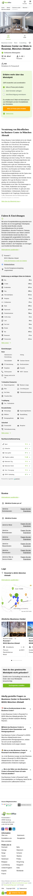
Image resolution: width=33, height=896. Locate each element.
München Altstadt (5, 9)
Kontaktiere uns (6, 838)
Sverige (4, 850)
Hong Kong (20, 862)
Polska (18, 859)
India (18, 868)
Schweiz (19, 853)
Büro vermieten (6, 841)
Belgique (4, 862)
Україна (19, 856)
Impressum (20, 835)
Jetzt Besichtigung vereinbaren (16, 94)
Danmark (4, 847)
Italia (18, 847)
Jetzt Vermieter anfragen (14, 91)
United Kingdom (6, 868)
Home (2, 7)
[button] (24, 624)
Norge (3, 853)
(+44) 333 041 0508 (7, 824)
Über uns (4, 835)
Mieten (8, 7)
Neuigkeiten (21, 838)
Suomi (3, 856)
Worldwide (19, 870)
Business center (16, 7)
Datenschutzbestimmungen (20, 883)
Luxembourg (5, 865)
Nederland (4, 859)
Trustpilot (4, 121)
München (25, 7)
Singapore (19, 865)
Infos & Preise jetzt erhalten (15, 87)
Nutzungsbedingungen (10, 885)
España (4, 870)
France (3, 873)
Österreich (19, 850)
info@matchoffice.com (7, 822)
